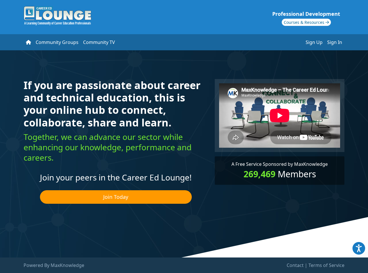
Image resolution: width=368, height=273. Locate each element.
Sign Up (314, 42)
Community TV (99, 42)
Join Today (115, 196)
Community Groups (57, 42)
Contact (295, 265)
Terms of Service (326, 265)
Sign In (334, 42)
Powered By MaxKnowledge (54, 265)
